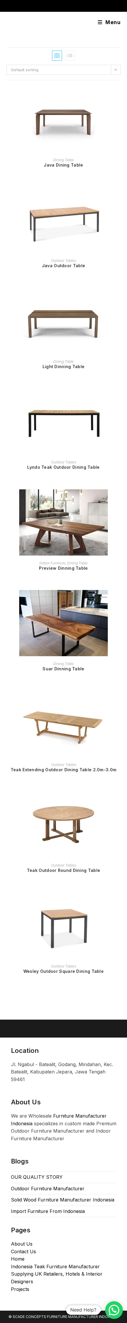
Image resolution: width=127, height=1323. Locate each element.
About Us (21, 1244)
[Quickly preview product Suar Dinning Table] (119, 600)
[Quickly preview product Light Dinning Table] (119, 298)
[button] (114, 1310)
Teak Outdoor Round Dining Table (63, 870)
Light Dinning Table (64, 366)
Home (18, 1259)
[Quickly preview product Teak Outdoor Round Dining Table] (119, 802)
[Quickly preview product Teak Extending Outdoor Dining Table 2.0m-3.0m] (119, 701)
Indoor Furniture (52, 563)
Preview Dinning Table (63, 568)
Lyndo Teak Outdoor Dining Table (63, 467)
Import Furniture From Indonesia (48, 1211)
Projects (20, 1289)
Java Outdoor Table (63, 265)
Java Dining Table (63, 164)
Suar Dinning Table (63, 668)
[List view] (70, 56)
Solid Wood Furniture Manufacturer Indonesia (62, 1200)
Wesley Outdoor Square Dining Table (63, 971)
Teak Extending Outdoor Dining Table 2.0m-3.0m (64, 769)
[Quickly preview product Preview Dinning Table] (119, 500)
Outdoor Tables (63, 260)
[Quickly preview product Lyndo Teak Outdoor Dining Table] (119, 399)
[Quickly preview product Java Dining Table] (119, 96)
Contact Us (23, 1251)
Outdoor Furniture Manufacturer (47, 1188)
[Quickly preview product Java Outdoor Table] (119, 197)
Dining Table (63, 160)
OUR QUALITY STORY (37, 1177)
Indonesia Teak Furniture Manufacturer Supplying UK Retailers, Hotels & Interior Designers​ (56, 1274)
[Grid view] (57, 56)
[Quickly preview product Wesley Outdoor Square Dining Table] (119, 903)
